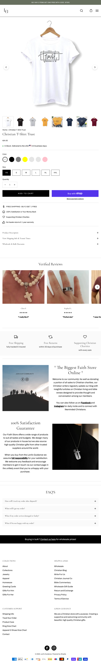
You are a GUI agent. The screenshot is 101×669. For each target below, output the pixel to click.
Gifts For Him (8, 591)
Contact (5, 634)
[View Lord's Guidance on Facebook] (47, 648)
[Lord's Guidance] (6, 11)
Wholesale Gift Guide (63, 586)
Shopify (63, 654)
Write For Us (59, 574)
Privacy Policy (60, 595)
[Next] (94, 67)
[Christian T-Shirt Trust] (8, 121)
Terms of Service (61, 599)
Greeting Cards (9, 586)
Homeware (7, 582)
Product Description (10, 233)
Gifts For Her (8, 595)
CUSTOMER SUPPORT (12, 609)
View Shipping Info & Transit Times (16, 238)
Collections (7, 570)
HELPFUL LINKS (61, 561)
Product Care (8, 622)
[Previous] (6, 67)
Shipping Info (8, 614)
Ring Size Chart (9, 626)
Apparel (5, 578)
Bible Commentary (62, 582)
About (5, 566)
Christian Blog (60, 570)
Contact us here (48, 539)
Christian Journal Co (63, 578)
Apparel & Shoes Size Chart (14, 630)
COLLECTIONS (9, 561)
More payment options (75, 199)
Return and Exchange (63, 591)
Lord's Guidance (46, 654)
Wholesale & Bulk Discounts (13, 244)
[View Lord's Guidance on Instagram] (53, 648)
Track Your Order (9, 618)
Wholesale (59, 566)
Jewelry (5, 574)
